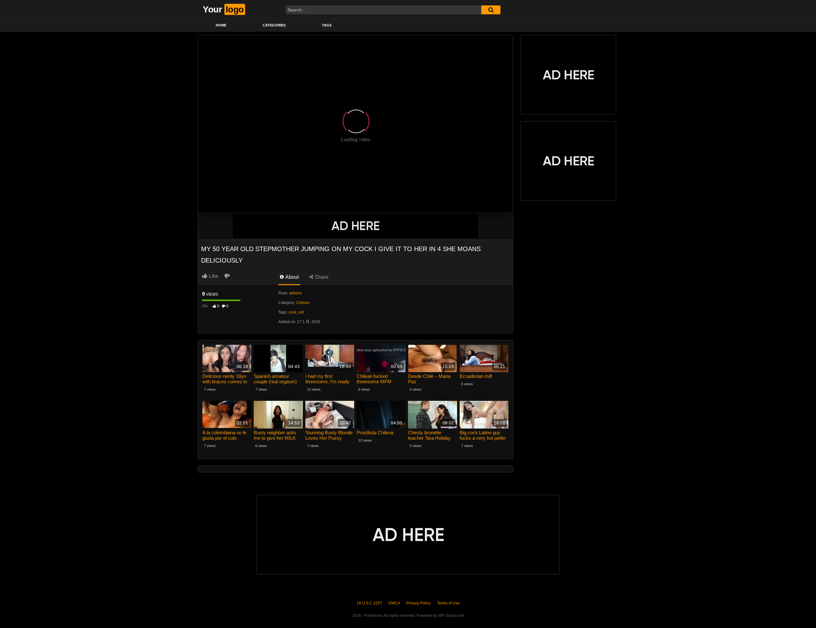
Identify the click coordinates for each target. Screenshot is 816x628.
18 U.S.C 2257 (369, 603)
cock (292, 312)
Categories (274, 25)
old (301, 312)
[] (490, 9)
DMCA (394, 603)
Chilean (303, 302)
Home (221, 25)
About (291, 277)
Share (321, 277)
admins (295, 293)
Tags (327, 25)
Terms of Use (448, 603)
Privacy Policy (418, 603)
